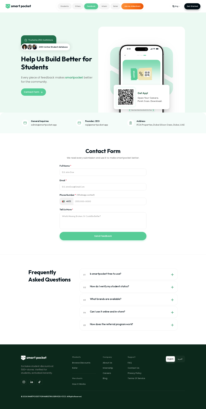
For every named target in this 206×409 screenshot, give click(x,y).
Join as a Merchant (132, 6)
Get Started (192, 6)
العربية (180, 359)
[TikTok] (39, 382)
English (170, 359)
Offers (78, 6)
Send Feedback (103, 236)
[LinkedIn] (31, 382)
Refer (115, 6)
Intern (104, 6)
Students (65, 6)
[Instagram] (24, 382)
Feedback (91, 6)
